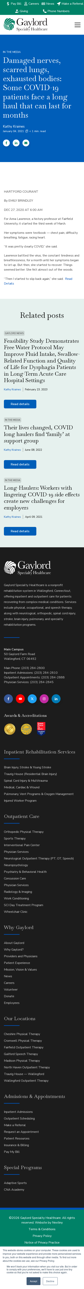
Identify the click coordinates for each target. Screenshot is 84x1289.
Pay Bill (16, 4)
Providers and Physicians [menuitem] (21, 956)
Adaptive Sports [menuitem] (15, 1183)
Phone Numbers (58, 11)
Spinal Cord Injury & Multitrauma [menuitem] (26, 781)
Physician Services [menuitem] (16, 852)
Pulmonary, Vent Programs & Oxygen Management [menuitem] (39, 794)
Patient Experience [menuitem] (17, 963)
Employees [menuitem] (12, 1003)
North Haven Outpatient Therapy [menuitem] (27, 1067)
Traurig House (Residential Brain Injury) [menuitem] (30, 774)
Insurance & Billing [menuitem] (16, 1145)
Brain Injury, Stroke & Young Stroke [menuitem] (27, 767)
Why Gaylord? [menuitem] (14, 949)
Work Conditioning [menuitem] (16, 898)
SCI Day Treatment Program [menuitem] (23, 905)
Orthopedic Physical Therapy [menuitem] (24, 832)
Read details (20, 404)
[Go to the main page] (25, 24)
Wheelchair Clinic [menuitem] (15, 912)
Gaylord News (14, 333)
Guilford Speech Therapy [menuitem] (21, 1054)
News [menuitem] (8, 976)
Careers (34, 4)
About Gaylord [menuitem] (14, 943)
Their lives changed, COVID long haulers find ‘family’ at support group (38, 434)
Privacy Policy (42, 1236)
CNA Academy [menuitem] (14, 1189)
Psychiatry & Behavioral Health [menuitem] (25, 872)
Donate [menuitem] (9, 996)
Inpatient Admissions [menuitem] (18, 1112)
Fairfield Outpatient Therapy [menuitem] (23, 1047)
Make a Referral (72, 4)
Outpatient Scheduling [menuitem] (19, 1118)
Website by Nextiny (49, 1222)
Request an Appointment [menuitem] (21, 1132)
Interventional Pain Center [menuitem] (22, 845)
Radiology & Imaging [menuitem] (18, 892)
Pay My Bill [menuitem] (12, 1152)
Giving (24, 11)
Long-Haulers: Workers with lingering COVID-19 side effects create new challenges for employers (42, 497)
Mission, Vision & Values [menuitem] (20, 969)
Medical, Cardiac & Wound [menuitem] (21, 787)
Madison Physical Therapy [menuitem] (22, 1061)
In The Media (12, 52)
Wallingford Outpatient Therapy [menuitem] (26, 1081)
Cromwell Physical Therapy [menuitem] (23, 1041)
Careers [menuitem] (9, 983)
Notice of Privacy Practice (42, 1242)
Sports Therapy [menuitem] (15, 838)
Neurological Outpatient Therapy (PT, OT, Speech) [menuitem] (39, 858)
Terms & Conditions (42, 1229)
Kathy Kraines (14, 126)
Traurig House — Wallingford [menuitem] (24, 1074)
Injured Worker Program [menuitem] (20, 801)
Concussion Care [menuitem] (15, 878)
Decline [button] (50, 1281)
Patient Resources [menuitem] (16, 1138)
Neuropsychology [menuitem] (16, 865)
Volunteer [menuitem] (11, 989)
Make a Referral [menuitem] (15, 1125)
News (50, 4)
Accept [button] (33, 1281)
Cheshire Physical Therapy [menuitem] (22, 1034)
